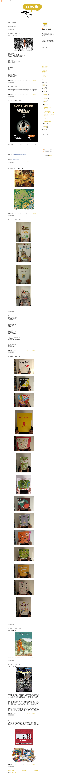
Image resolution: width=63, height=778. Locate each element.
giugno (45, 103)
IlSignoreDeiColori (19, 154)
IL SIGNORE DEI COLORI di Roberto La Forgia (19, 102)
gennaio (45, 127)
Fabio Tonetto (44, 72)
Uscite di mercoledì (12, 35)
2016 (44, 87)
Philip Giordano (44, 70)
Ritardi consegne (12, 22)
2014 (44, 90)
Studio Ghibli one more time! (14, 221)
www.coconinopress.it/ (16, 159)
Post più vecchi (36, 770)
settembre (46, 98)
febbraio (45, 126)
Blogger (50, 155)
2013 (44, 91)
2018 (44, 84)
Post (44, 149)
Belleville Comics (47, 28)
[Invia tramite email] (9, 29)
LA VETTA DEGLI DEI (13, 630)
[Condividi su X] (11, 29)
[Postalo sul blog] (10, 29)
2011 (44, 129)
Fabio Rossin (44, 71)
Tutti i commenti (46, 151)
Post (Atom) (14, 772)
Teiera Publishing (45, 66)
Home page (24, 770)
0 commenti (33, 80)
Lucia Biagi (44, 76)
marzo (45, 124)
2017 (44, 85)
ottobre (45, 97)
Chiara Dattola (44, 74)
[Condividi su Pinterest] (13, 29)
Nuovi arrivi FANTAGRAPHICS (15, 168)
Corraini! (10, 358)
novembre (46, 95)
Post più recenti (11, 770)
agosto (45, 100)
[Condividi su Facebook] (12, 29)
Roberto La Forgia (45, 75)
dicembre (46, 94)
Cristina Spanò (44, 67)
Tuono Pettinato (45, 79)
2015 (44, 88)
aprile (45, 123)
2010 (44, 131)
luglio (45, 101)
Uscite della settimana (13, 720)
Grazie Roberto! (12, 88)
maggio (45, 104)
